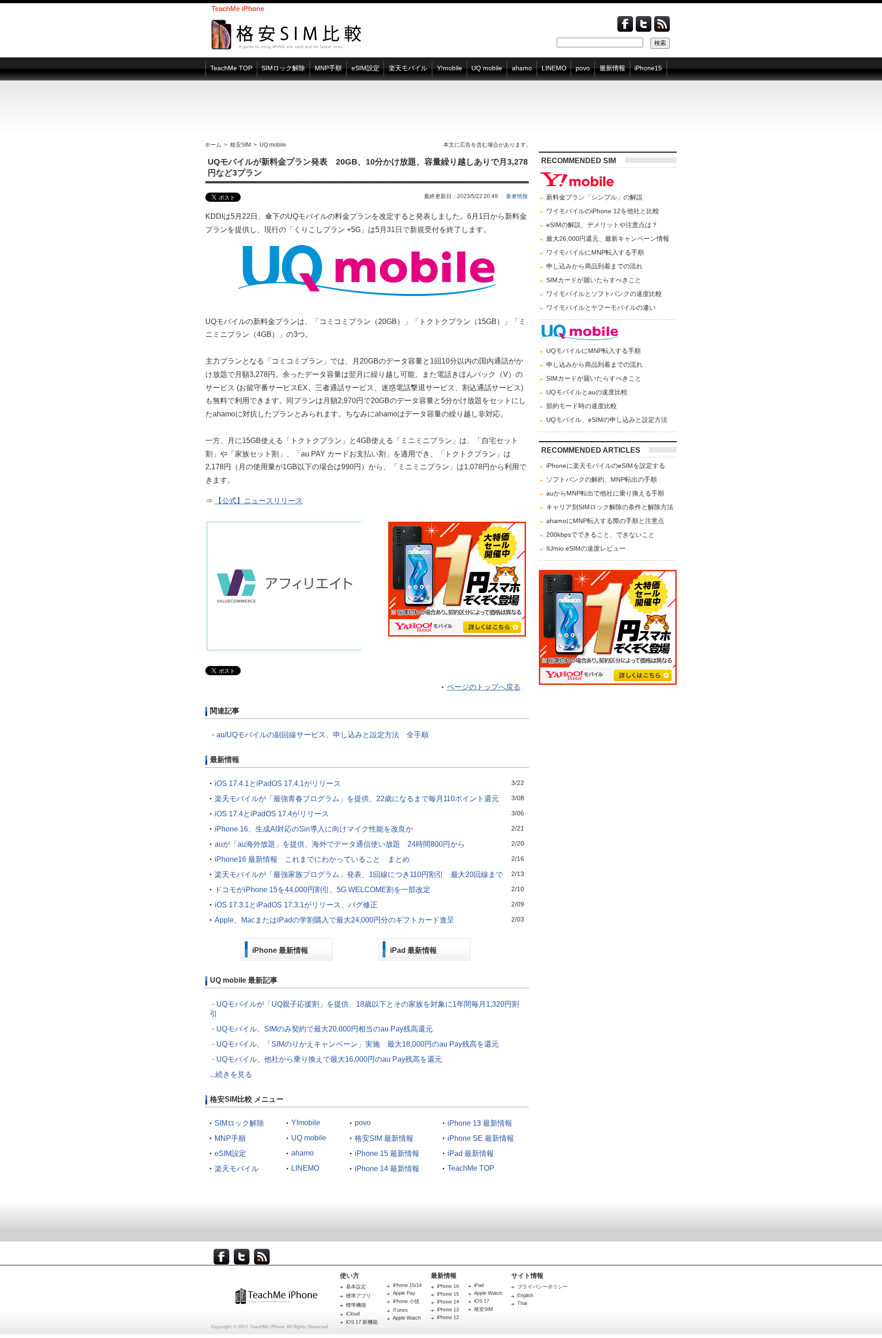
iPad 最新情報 (470, 1153)
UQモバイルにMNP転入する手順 (593, 350)
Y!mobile (305, 1123)
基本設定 (356, 1286)
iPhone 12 (448, 1317)
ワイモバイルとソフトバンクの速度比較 (604, 293)
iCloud (353, 1313)
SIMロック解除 (239, 1123)
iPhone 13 (448, 1309)
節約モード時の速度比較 (581, 406)
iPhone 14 (448, 1301)
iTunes (400, 1310)
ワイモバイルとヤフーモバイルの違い (601, 307)
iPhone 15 (448, 1294)
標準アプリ (358, 1295)
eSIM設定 (230, 1153)
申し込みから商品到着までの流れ (594, 266)
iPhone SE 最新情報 (480, 1138)
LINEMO (305, 1168)
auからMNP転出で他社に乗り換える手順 (605, 493)
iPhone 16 (448, 1286)
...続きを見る (231, 1074)
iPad (479, 1285)
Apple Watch (407, 1318)
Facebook (625, 24)
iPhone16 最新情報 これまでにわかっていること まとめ (312, 859)
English (525, 1295)
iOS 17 (481, 1301)
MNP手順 (230, 1138)
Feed (662, 24)
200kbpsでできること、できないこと (600, 534)
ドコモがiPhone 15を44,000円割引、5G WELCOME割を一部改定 (322, 890)
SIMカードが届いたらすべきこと (593, 280)
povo (363, 1123)
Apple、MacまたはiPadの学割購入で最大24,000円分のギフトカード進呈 (334, 920)
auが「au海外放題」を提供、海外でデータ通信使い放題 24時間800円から (340, 844)
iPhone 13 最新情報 (479, 1123)
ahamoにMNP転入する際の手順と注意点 (605, 520)
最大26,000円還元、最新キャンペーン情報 (607, 238)
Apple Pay (404, 1293)
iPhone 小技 (406, 1301)
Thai (522, 1303)
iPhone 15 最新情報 (387, 1153)
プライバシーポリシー (542, 1286)
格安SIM (483, 1309)
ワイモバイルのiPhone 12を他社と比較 (602, 211)
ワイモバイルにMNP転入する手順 (595, 252)
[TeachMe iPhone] (286, 1296)
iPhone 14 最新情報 (387, 1169)
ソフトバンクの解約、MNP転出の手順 (601, 479)
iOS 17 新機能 (362, 1322)
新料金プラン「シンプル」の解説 (594, 197)
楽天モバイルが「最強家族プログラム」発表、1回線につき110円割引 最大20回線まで (359, 874)
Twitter (643, 24)
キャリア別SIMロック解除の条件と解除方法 (609, 507)
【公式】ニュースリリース (259, 501)
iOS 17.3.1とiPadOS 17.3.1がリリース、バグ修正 (296, 905)
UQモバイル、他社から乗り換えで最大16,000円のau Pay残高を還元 (329, 1059)
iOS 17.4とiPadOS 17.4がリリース (272, 814)
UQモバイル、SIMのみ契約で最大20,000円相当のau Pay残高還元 (324, 1029)
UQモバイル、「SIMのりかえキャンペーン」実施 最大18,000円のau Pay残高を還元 (357, 1044)
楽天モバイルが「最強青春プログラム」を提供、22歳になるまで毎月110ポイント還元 (357, 799)
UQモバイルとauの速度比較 (587, 392)
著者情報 (517, 196)
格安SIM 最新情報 (384, 1138)
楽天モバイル (237, 1169)
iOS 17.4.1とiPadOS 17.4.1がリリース (278, 783)
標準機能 (356, 1305)
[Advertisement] (441, 110)
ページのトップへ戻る (483, 687)
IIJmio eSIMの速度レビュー (586, 548)
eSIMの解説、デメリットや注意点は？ (602, 224)
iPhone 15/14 (407, 1285)
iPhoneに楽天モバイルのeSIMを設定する (605, 465)
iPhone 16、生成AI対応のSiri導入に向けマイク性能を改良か (314, 829)
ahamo (302, 1153)
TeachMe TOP (470, 1168)
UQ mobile (308, 1138)
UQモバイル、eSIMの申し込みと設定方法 (606, 419)
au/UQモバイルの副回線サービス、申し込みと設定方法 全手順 (322, 735)
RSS (262, 1256)
